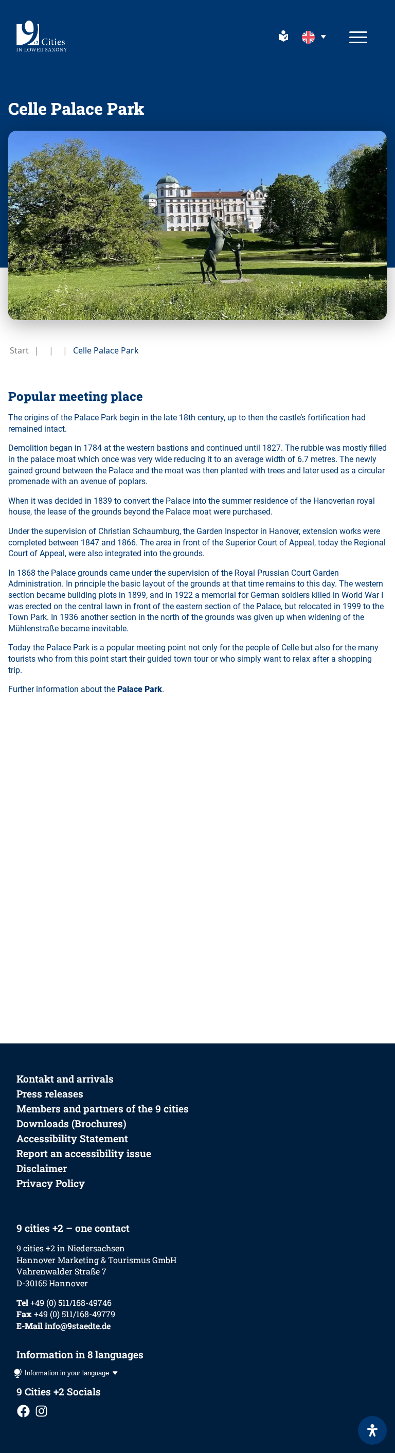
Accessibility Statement (72, 1138)
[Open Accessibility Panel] (372, 1430)
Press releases (49, 1093)
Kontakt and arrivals (65, 1078)
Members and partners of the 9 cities (102, 1108)
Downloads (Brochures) (71, 1123)
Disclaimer (41, 1168)
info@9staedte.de (78, 1325)
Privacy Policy (50, 1183)
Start (19, 350)
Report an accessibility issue (83, 1153)
